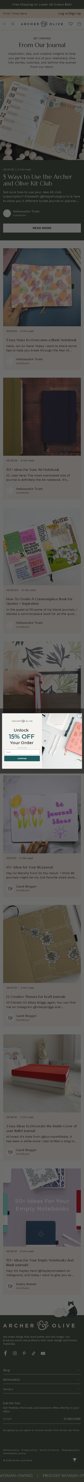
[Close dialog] (79, 716)
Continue (22, 758)
